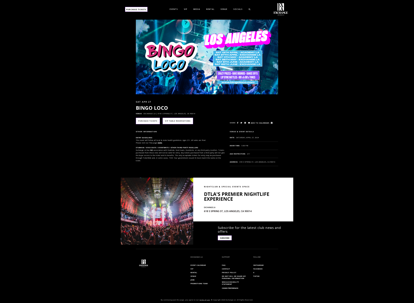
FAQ (223, 265)
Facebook (258, 269)
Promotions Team (199, 283)
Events (174, 9)
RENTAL (210, 9)
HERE (160, 143)
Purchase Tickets (136, 9)
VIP (185, 9)
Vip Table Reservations (178, 121)
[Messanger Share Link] (245, 123)
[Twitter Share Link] (241, 123)
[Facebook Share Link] (237, 123)
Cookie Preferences (230, 288)
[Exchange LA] (143, 263)
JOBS (193, 280)
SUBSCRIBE (224, 238)
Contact (226, 269)
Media (196, 9)
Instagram (258, 265)
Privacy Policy (229, 272)
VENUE (224, 9)
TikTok (256, 276)
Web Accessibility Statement (230, 283)
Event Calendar (198, 265)
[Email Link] (249, 123)
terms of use (205, 300)
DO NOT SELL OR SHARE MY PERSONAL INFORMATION (234, 277)
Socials (237, 9)
